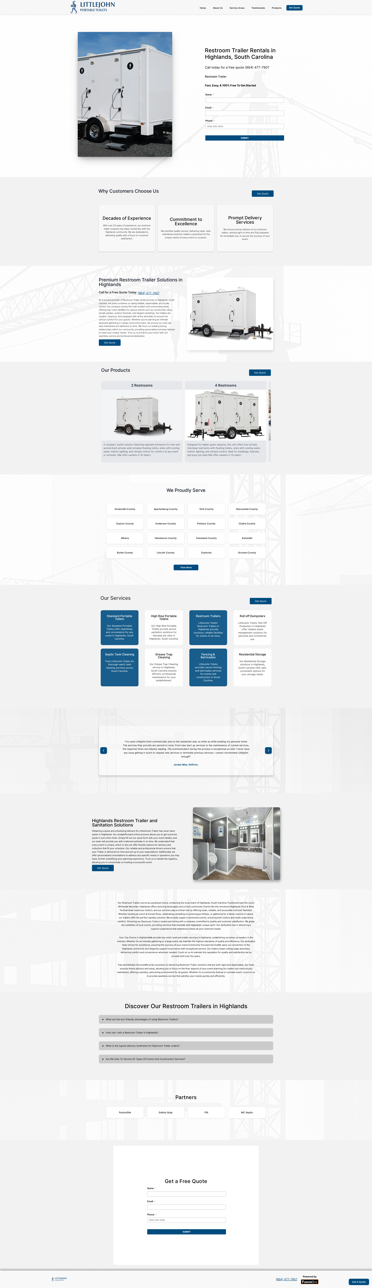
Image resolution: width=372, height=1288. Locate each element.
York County (206, 509)
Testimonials (258, 8)
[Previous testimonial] (103, 750)
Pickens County (206, 523)
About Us (218, 8)
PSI (206, 1112)
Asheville (247, 538)
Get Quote (262, 193)
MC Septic (247, 1112)
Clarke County (247, 523)
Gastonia (206, 552)
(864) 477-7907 (257, 67)
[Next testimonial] (268, 750)
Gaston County (125, 523)
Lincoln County (165, 552)
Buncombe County (247, 509)
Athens (125, 538)
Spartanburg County (165, 509)
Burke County (125, 552)
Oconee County (247, 552)
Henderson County (166, 538)
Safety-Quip (165, 1112)
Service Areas (237, 8)
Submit (245, 138)
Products (276, 8)
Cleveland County (206, 538)
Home (203, 8)
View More (186, 567)
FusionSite (125, 1112)
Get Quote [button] (294, 7)
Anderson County (165, 523)
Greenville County (125, 509)
